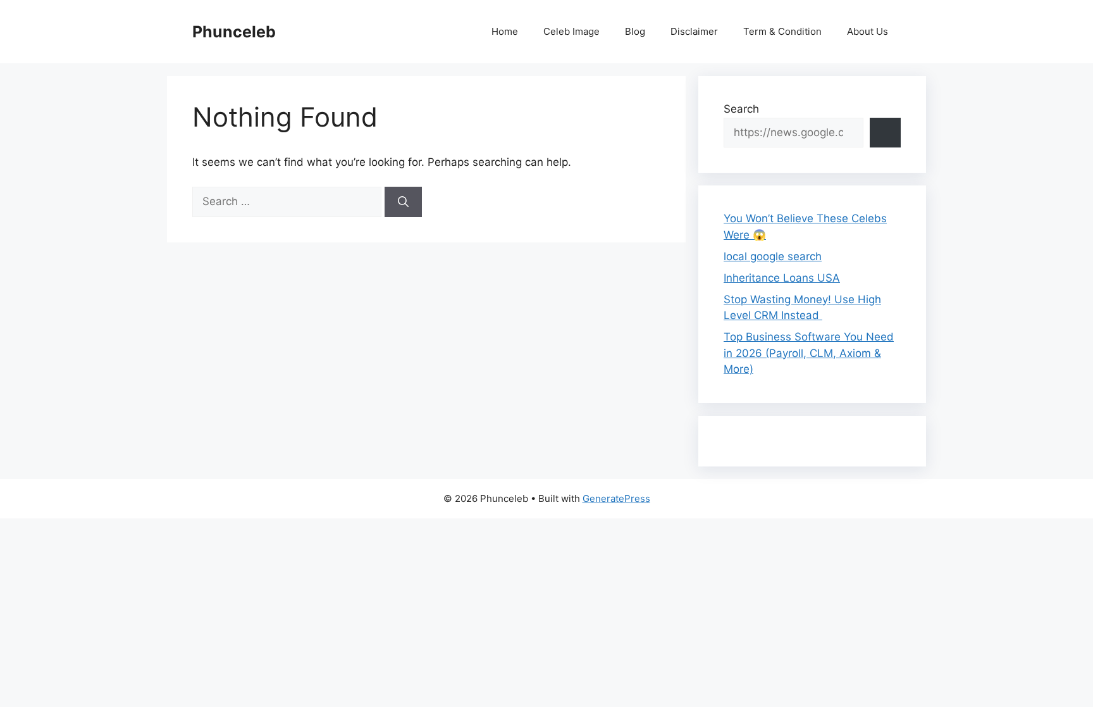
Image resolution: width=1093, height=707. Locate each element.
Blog (635, 31)
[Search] (403, 202)
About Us (867, 31)
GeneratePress (616, 498)
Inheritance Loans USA (782, 278)
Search (741, 109)
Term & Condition (782, 31)
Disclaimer (694, 31)
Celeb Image (571, 31)
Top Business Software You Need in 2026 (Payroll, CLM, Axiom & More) (809, 352)
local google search (773, 256)
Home (504, 31)
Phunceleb (234, 31)
